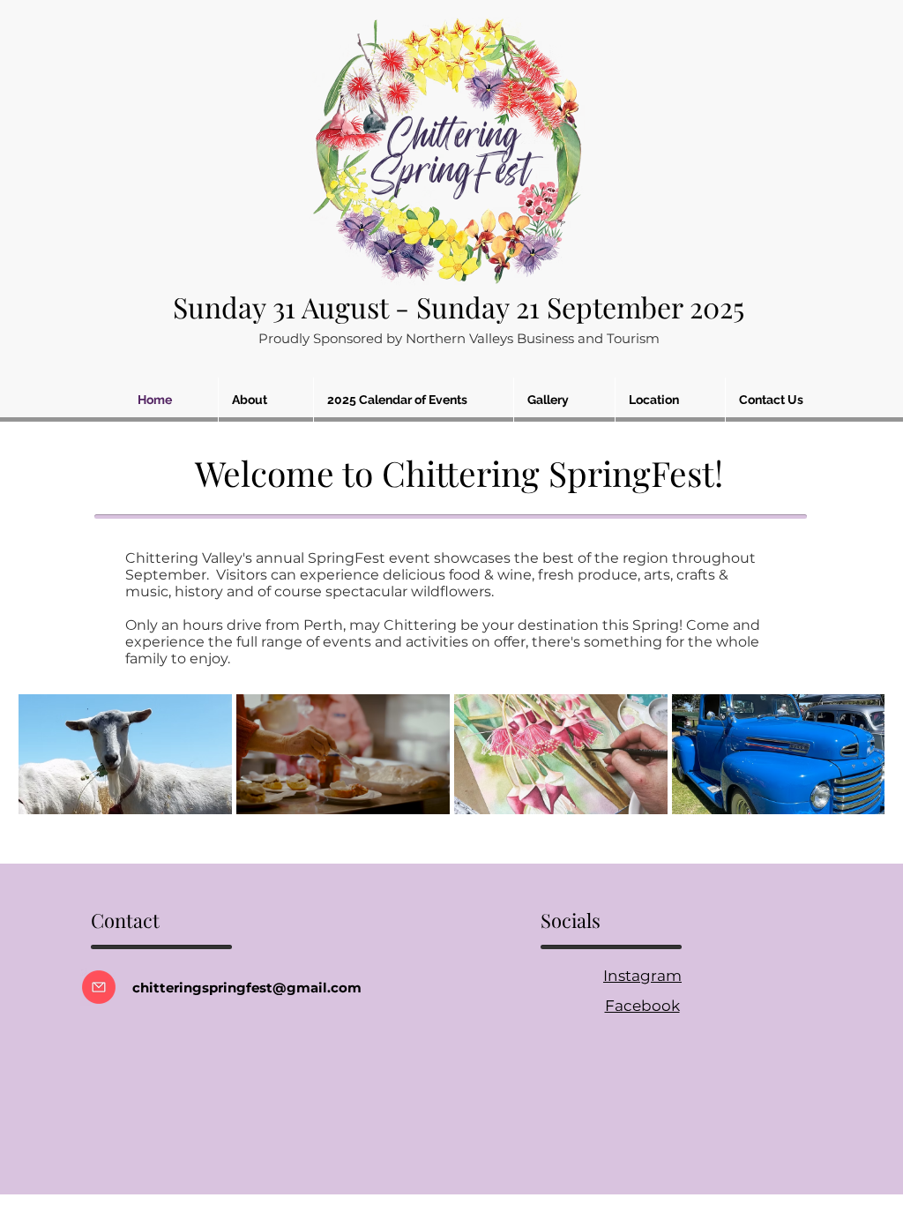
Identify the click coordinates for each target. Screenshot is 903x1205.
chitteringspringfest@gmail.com (247, 987)
